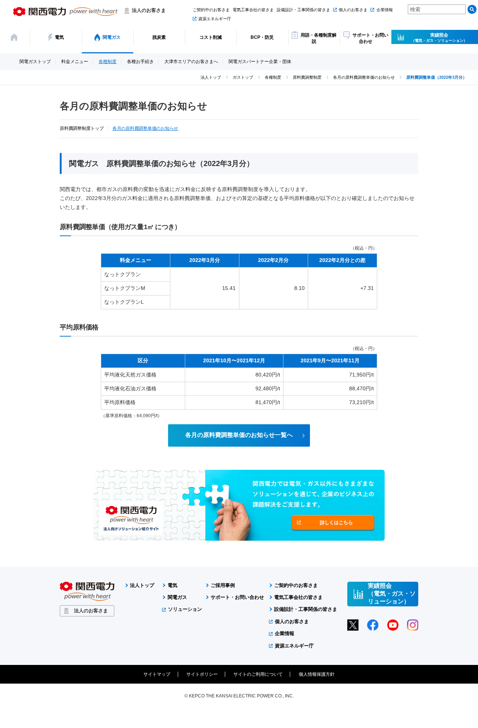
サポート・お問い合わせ (237, 597)
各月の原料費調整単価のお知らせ (364, 77)
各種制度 (108, 61)
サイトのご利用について (258, 674)
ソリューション (185, 609)
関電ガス (177, 597)
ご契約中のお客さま (211, 9)
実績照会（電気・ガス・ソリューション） (392, 593)
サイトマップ (156, 674)
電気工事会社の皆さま (253, 9)
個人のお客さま (353, 9)
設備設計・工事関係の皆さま (303, 9)
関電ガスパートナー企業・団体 (260, 61)
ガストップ (243, 77)
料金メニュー (74, 61)
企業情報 (384, 9)
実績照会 (439, 37)
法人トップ (211, 77)
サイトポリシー (202, 674)
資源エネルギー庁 (214, 18)
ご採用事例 (223, 585)
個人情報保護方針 (317, 674)
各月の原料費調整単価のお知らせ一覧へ (239, 435)
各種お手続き (140, 61)
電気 (172, 585)
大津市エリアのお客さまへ (191, 61)
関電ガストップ (35, 61)
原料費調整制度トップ (82, 128)
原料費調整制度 (307, 77)
